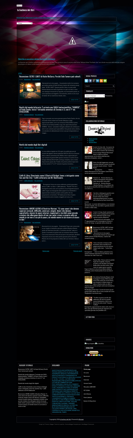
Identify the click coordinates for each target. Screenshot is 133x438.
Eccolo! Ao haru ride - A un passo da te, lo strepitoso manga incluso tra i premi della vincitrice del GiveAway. (103, 148)
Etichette (91, 140)
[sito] (87, 102)
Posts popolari (93, 139)
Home (18, 17)
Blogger (81, 419)
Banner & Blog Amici (90, 401)
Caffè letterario (28, 180)
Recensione (27, 79)
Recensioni (30, 17)
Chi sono (86, 373)
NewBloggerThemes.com (88, 424)
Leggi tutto (74, 99)
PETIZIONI (87, 390)
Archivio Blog (93, 142)
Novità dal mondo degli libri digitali (33, 144)
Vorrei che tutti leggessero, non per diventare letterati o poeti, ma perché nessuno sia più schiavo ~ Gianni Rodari (104, 165)
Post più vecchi (77, 251)
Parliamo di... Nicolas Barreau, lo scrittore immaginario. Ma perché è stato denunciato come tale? (103, 179)
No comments (36, 79)
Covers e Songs (39, 17)
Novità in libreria (29, 114)
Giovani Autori (88, 383)
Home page (45, 251)
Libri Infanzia (87, 394)
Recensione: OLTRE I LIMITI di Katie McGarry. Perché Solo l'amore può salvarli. (50, 76)
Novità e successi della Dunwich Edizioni (36, 58)
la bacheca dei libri (25, 10)
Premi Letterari (88, 397)
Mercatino (53, 17)
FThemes (46, 424)
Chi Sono (23, 17)
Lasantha (62, 424)
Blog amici (47, 17)
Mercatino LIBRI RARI (89, 387)
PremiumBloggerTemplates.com (73, 424)
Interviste (86, 380)
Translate (91, 98)
